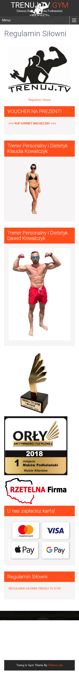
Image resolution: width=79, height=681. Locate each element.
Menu (6, 20)
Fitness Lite (55, 665)
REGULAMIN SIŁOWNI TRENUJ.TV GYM (34, 588)
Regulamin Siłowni (39, 99)
